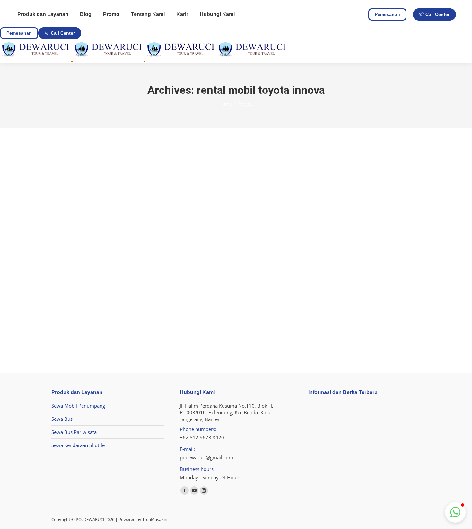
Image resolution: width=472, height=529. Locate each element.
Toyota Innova (80, 256)
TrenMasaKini (155, 519)
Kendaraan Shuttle (77, 266)
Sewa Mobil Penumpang (78, 405)
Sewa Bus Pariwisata (74, 432)
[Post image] (110, 212)
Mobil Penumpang (114, 266)
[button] (455, 512)
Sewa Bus (62, 419)
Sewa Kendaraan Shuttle (78, 445)
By (145, 266)
